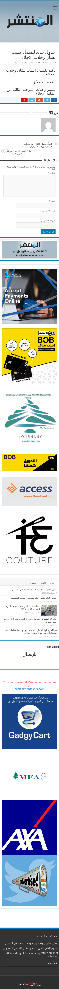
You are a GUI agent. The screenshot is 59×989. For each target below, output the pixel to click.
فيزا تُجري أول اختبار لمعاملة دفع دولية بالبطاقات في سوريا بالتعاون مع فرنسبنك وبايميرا (31, 631)
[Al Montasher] (29, 21)
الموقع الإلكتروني (48, 220)
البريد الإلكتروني (48, 211)
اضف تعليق (33, 63)
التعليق (52, 173)
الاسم (52, 201)
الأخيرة (53, 583)
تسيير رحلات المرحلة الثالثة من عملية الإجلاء (31, 91)
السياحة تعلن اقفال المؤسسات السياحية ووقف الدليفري (38, 144)
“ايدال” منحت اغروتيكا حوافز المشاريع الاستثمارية (20, 151)
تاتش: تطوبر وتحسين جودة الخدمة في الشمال (34, 589)
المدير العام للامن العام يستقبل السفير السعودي (33, 597)
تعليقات (33, 583)
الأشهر (43, 583)
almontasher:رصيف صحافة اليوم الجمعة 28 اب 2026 (23, 607)
